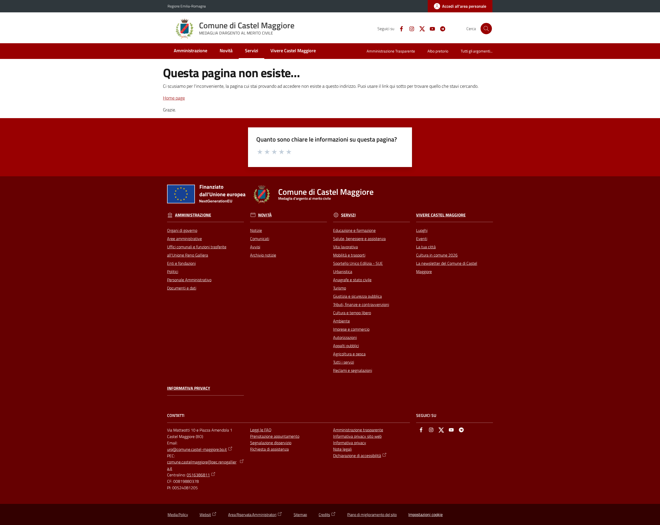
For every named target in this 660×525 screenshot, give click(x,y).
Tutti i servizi (343, 362)
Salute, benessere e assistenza (359, 238)
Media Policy (178, 515)
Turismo (339, 288)
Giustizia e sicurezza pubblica (357, 296)
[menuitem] (190, 51)
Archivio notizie (263, 255)
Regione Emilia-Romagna (187, 6)
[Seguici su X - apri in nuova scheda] (420, 28)
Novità (265, 215)
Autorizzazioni (345, 337)
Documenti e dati (181, 288)
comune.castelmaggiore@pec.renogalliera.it (201, 465)
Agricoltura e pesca (349, 354)
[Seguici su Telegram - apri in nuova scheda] (440, 28)
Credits (324, 515)
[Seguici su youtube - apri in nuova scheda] (430, 28)
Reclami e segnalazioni (352, 370)
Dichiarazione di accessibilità (357, 455)
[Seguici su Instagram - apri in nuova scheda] (410, 28)
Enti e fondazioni (181, 263)
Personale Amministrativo (189, 280)
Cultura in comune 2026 (437, 255)
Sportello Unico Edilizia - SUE (358, 263)
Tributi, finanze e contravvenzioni (361, 304)
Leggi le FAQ (260, 430)
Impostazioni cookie (425, 514)
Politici (172, 271)
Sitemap (300, 515)
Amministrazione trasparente (358, 430)
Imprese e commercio (351, 329)
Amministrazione (193, 215)
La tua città (426, 247)
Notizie (256, 230)
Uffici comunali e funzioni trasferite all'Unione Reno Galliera (196, 251)
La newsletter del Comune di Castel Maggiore (446, 267)
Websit (205, 515)
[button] (486, 28)
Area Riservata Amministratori (252, 515)
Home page (174, 97)
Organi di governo (182, 230)
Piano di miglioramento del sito (372, 515)
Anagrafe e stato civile (352, 280)
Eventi (421, 238)
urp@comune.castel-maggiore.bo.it (197, 449)
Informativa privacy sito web (357, 436)
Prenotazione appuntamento (274, 436)
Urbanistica (342, 271)
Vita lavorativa (345, 247)
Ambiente (341, 321)
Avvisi (255, 247)
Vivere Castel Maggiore (441, 215)
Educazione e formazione (354, 230)
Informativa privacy (188, 388)
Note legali (342, 449)
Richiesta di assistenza (269, 449)
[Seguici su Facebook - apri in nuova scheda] (399, 28)
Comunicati (259, 238)
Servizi (348, 215)
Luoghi (421, 230)
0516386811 (198, 475)
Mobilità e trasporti (349, 255)
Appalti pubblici (346, 346)
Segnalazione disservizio (270, 443)
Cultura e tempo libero (352, 313)
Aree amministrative (184, 238)
